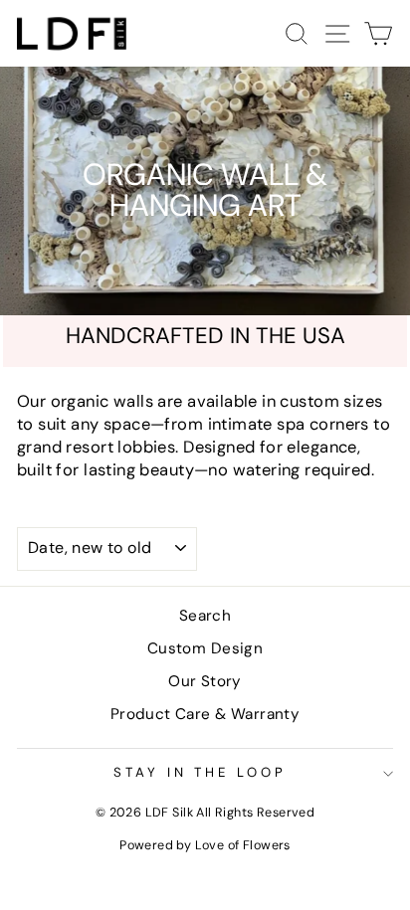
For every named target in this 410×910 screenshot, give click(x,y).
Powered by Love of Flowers (205, 845)
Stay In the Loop (200, 772)
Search (205, 616)
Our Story (205, 681)
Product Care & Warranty (205, 714)
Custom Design (205, 648)
